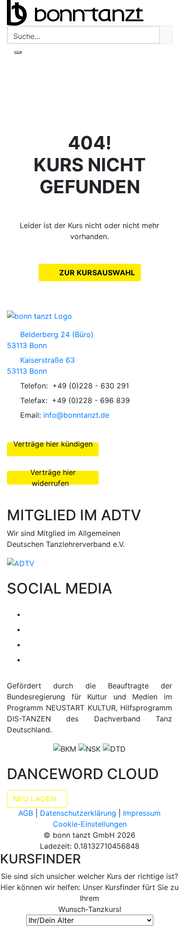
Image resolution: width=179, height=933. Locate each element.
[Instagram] (31, 629)
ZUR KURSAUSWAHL (96, 272)
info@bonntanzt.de (76, 415)
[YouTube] (31, 644)
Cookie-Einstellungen (90, 824)
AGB (25, 813)
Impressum (142, 813)
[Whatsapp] (31, 659)
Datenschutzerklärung (78, 813)
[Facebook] (31, 614)
